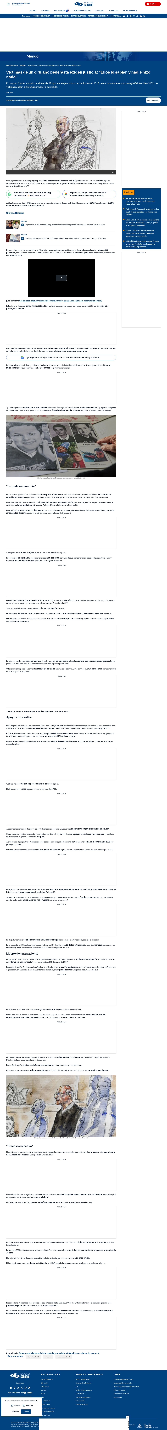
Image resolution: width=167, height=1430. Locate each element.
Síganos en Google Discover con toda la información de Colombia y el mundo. (88, 193)
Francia (48, 1357)
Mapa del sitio (80, 1401)
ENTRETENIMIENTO (130, 11)
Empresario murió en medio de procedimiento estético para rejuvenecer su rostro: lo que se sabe (64, 224)
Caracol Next (45, 1415)
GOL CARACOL (59, 11)
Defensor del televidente (83, 1383)
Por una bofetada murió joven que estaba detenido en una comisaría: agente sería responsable (140, 233)
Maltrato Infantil (33, 1357)
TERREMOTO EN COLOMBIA (98, 16)
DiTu (42, 1397)
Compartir (153, 100)
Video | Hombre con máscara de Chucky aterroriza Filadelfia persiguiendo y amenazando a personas (142, 244)
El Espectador (45, 1401)
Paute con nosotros (82, 1404)
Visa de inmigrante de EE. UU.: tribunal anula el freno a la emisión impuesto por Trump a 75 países (65, 238)
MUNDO (23, 65)
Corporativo (118, 1397)
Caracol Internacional (48, 1408)
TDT (77, 1386)
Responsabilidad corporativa (123, 1383)
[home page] (83, 3)
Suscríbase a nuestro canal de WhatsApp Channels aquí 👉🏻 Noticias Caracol (32, 193)
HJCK (43, 1394)
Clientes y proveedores (83, 1397)
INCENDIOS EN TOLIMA (61, 16)
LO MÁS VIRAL (116, 16)
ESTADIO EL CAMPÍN (78, 16)
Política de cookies (119, 1390)
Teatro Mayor (45, 1404)
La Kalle (43, 1390)
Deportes (29, 1405)
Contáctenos (80, 1394)
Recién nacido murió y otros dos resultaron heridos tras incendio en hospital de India (140, 201)
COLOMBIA (45, 11)
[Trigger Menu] (8, 4)
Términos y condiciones (121, 1394)
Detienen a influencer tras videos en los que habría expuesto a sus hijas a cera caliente (142, 212)
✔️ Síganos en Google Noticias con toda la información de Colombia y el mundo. (63, 357)
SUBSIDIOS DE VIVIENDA (41, 16)
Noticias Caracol (12, 65)
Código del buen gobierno (84, 1390)
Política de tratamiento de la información (126, 1386)
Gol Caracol (45, 1386)
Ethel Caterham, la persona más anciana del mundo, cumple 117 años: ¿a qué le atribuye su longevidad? (142, 222)
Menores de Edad (64, 1357)
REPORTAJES (113, 11)
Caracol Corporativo (47, 1411)
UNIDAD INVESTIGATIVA (82, 11)
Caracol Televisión (47, 1379)
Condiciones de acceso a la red (123, 1379)
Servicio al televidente (82, 1379)
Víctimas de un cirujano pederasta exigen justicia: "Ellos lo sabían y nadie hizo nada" (54, 65)
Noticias (17, 1405)
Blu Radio (44, 1383)
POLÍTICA (33, 11)
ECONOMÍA (100, 11)
